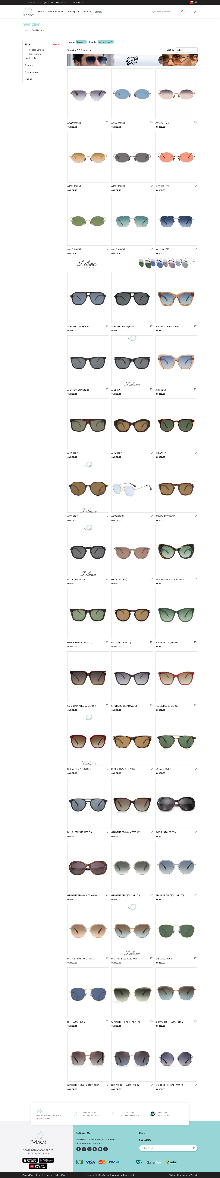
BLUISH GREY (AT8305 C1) (79, 832)
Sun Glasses (104, 41)
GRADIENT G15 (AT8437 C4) (168, 642)
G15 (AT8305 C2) (163, 769)
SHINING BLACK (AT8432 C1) (124, 705)
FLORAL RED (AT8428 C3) (79, 769)
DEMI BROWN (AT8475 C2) (79, 642)
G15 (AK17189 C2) (163, 958)
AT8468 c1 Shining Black (78, 389)
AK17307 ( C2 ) (162, 186)
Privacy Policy (28, 1175)
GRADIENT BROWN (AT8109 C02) (82, 895)
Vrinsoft (194, 1175)
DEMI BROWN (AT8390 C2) (123, 769)
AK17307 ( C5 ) (74, 186)
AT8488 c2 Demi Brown (78, 326)
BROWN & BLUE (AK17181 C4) (169, 1021)
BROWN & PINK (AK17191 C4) (80, 958)
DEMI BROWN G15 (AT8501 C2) (169, 579)
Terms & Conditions (44, 1175)
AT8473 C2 (160, 453)
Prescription (73, 11)
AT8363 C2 (72, 516)
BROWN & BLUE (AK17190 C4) (125, 958)
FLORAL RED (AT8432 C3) (167, 705)
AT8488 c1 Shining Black (122, 326)
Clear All (56, 44)
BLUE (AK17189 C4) (76, 1021)
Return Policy (61, 1175)
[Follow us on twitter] (89, 1149)
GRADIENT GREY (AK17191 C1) (125, 895)
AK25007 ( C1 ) (74, 122)
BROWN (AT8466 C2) (121, 642)
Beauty (87, 11)
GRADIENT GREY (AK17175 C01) (170, 1085)
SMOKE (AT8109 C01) (165, 832)
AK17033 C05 (117, 516)
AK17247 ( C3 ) (162, 249)
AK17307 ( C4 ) (162, 122)
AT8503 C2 (72, 453)
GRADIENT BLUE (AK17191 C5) (169, 895)
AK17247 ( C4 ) (118, 249)
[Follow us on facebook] (78, 1149)
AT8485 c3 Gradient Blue (167, 326)
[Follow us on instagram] (84, 1149)
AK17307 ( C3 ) (74, 249)
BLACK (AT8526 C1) (76, 579)
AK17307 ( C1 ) (118, 186)
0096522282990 (93, 1143)
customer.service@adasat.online (99, 1139)
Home (41, 11)
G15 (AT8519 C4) (119, 579)
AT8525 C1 (116, 389)
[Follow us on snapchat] (94, 1149)
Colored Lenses (55, 11)
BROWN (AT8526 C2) (165, 516)
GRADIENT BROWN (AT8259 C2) (126, 832)
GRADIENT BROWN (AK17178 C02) (83, 1085)
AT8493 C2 (116, 453)
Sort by (170, 50)
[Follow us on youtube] (100, 1149)
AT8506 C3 (160, 389)
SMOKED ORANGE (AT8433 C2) (81, 705)
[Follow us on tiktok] (105, 1149)
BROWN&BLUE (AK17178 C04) (125, 1085)
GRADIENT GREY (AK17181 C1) (125, 1021)
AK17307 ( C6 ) (118, 122)
